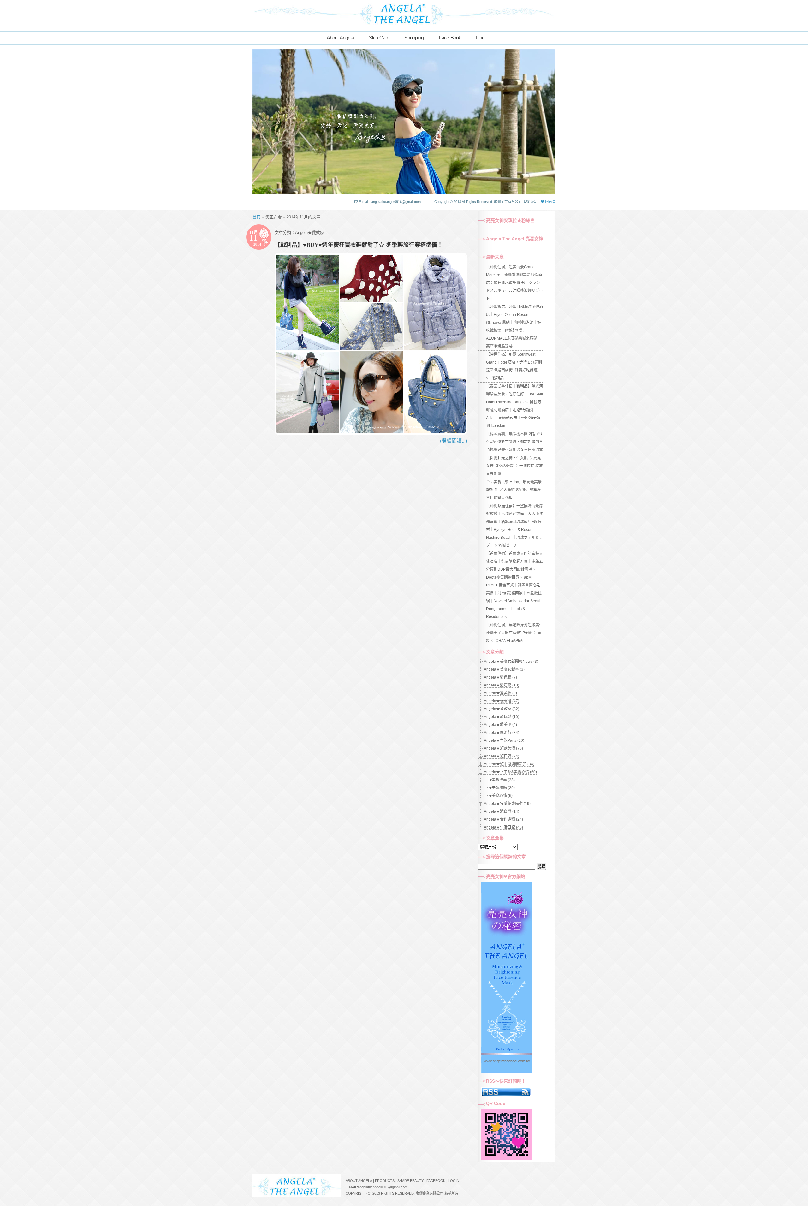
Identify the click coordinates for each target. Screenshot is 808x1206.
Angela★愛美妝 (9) (500, 693)
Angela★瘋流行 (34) (501, 732)
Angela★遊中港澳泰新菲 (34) (509, 764)
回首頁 (550, 202)
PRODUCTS (385, 1181)
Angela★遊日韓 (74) (501, 756)
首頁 (256, 217)
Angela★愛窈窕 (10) (501, 685)
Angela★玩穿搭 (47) (501, 701)
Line (480, 37)
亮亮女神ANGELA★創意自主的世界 (404, 13)
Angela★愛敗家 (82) (501, 709)
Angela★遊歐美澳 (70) (503, 748)
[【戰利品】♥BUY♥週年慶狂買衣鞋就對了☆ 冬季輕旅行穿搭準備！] (371, 433)
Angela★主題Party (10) (504, 740)
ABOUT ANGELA (359, 1181)
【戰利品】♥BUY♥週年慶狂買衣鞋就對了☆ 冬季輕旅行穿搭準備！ (359, 245)
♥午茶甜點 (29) (502, 788)
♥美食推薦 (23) (502, 780)
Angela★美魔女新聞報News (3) (511, 661)
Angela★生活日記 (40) (503, 827)
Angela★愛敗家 (309, 232)
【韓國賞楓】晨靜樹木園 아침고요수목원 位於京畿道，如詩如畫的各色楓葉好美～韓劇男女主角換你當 (514, 442)
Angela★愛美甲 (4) (500, 724)
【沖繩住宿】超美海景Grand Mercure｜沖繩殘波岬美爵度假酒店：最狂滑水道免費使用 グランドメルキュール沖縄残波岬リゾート (514, 283)
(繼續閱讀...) (453, 440)
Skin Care (379, 37)
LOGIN (453, 1181)
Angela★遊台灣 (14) (501, 811)
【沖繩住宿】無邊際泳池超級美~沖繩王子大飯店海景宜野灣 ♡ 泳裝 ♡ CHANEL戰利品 (513, 633)
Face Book (450, 37)
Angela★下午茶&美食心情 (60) (510, 772)
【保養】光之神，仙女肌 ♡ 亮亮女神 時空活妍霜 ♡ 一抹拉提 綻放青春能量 (514, 466)
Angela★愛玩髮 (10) (501, 717)
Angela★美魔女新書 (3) (504, 669)
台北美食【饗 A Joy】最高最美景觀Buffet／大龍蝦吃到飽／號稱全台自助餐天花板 (514, 490)
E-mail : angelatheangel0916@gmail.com (390, 202)
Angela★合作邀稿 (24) (503, 819)
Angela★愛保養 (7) (500, 677)
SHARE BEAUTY (410, 1181)
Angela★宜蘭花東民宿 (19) (507, 803)
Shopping (414, 37)
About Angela (340, 37)
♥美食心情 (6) (501, 795)
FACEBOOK (435, 1181)
